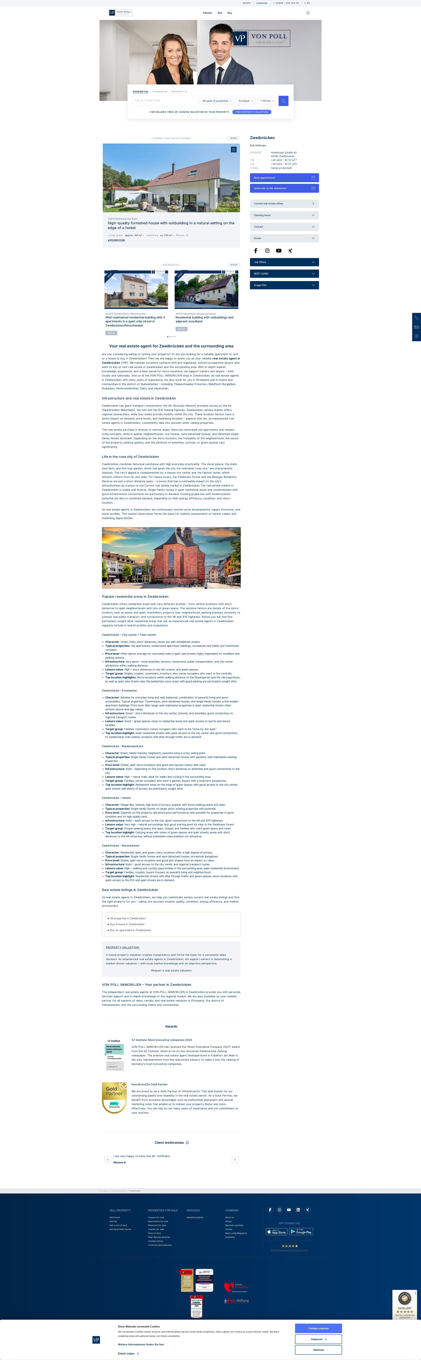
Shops (228, 1243)
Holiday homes (155, 1262)
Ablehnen (318, 1349)
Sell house (115, 1239)
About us (229, 1239)
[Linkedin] (298, 1231)
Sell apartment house (120, 1250)
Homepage (103, 1212)
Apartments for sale (158, 1243)
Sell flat (113, 1243)
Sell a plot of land (118, 1246)
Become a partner (234, 1246)
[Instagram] (267, 250)
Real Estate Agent (118, 1212)
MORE (233, 138)
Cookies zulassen (319, 1328)
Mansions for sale (157, 1246)
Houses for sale (156, 1239)
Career (229, 1250)
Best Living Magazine (236, 1254)
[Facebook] (255, 250)
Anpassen (316, 1339)
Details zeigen (126, 1353)
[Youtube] (279, 250)
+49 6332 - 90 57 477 (284, 160)
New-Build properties (159, 1258)
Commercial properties (160, 1266)
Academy (230, 1258)
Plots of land (154, 1254)
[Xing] (290, 250)
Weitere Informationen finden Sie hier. (141, 1344)
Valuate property (195, 1239)
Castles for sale (156, 1250)
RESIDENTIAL (141, 91)
